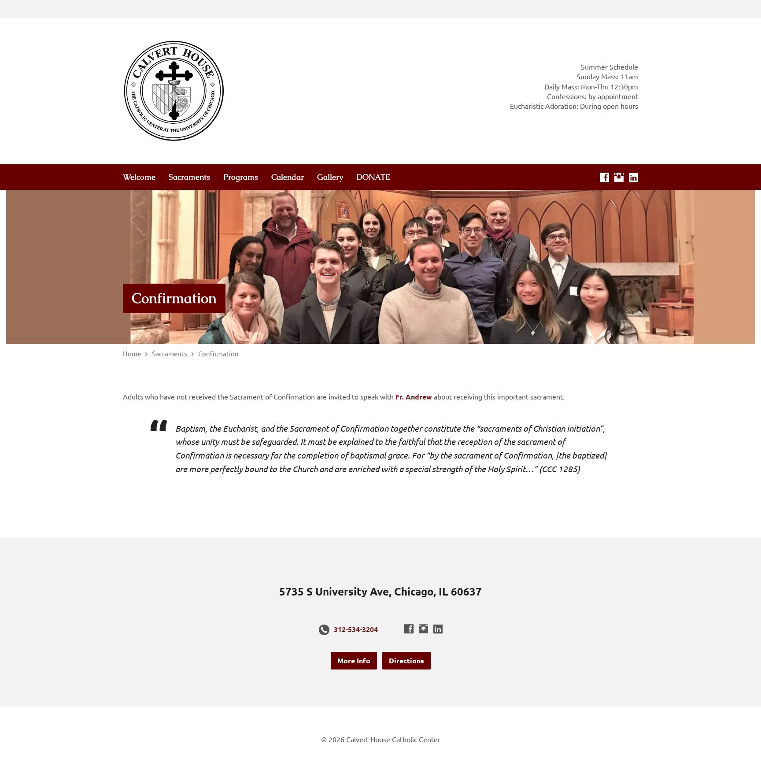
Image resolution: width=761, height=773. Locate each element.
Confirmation (174, 298)
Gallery (330, 177)
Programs (240, 177)
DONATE (373, 177)
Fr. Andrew (413, 396)
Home (132, 353)
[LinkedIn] (633, 177)
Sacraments (189, 177)
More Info (353, 660)
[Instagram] (619, 177)
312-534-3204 (356, 629)
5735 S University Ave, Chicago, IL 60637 (380, 591)
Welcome (139, 177)
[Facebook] (604, 177)
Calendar (287, 177)
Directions (406, 660)
